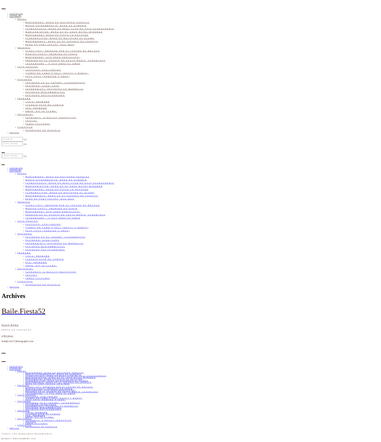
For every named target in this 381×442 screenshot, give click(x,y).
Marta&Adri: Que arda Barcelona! (53, 57)
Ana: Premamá (36, 108)
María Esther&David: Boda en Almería (56, 26)
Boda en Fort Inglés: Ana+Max (49, 45)
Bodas (22, 19)
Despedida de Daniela (43, 130)
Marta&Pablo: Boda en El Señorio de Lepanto (61, 41)
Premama (24, 99)
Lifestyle (25, 127)
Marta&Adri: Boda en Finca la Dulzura (57, 35)
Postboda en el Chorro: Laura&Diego (55, 83)
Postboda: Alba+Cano (42, 86)
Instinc (31, 121)
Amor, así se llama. (41, 111)
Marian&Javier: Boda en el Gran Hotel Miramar (64, 32)
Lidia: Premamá (37, 102)
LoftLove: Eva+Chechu (43, 70)
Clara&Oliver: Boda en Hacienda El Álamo (59, 38)
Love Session (27, 67)
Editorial (25, 114)
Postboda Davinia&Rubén (45, 95)
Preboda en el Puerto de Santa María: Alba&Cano (65, 60)
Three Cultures (37, 124)
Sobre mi (16, 15)
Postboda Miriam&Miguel (45, 92)
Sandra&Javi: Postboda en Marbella (54, 89)
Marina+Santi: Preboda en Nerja (51, 54)
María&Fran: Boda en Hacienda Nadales (57, 22)
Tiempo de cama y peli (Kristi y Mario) (57, 73)
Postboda (24, 80)
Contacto (16, 14)
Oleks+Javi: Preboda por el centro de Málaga (62, 51)
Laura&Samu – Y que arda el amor (52, 64)
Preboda (23, 48)
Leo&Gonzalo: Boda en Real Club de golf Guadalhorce (69, 29)
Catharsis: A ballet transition (50, 118)
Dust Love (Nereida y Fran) (47, 76)
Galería (15, 17)
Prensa (14, 133)
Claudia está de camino (44, 105)
